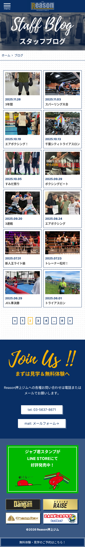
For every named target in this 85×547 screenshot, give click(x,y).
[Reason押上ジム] (42, 6)
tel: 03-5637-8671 (42, 410)
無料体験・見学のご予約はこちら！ (42, 542)
